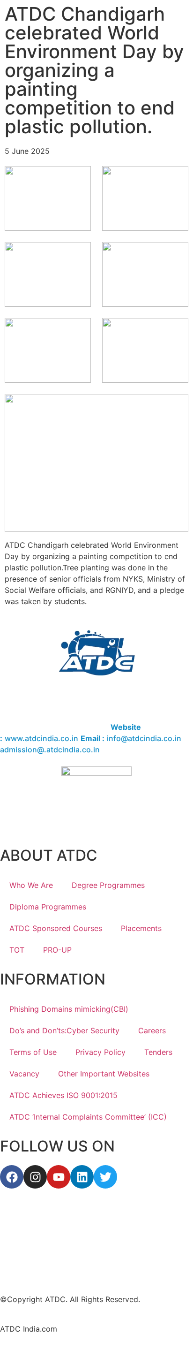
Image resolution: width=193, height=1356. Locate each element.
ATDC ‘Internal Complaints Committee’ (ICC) (88, 1116)
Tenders (158, 1052)
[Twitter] (105, 1177)
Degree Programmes (108, 885)
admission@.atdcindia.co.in (50, 749)
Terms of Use (33, 1052)
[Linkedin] (82, 1177)
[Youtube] (58, 1177)
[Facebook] (11, 1177)
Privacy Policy (100, 1052)
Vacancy (24, 1073)
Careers (152, 1030)
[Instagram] (35, 1177)
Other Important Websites (103, 1073)
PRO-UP (57, 950)
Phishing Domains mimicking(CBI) (68, 1009)
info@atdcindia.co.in (144, 738)
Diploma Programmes (47, 906)
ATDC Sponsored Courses (55, 928)
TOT (16, 950)
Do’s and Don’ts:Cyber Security (64, 1030)
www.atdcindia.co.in (41, 738)
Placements (141, 928)
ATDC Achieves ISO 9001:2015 (63, 1095)
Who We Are (31, 885)
